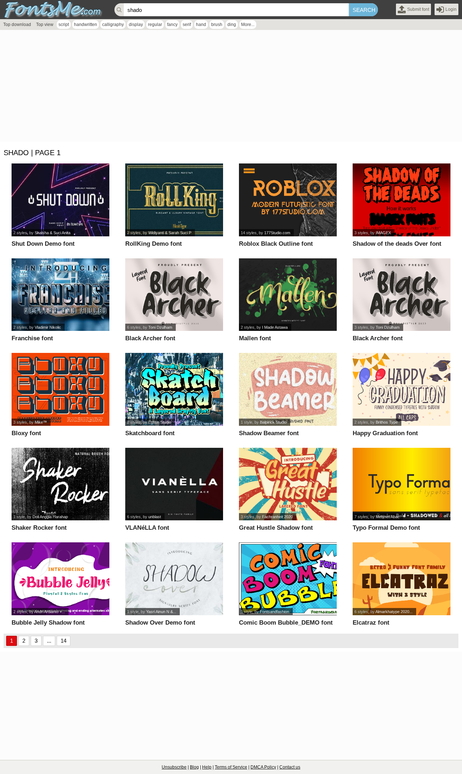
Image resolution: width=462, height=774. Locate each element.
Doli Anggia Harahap (50, 517)
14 (63, 641)
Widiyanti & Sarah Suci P (169, 233)
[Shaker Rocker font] (60, 484)
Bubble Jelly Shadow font (48, 622)
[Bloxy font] (60, 389)
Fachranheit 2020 (277, 517)
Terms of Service (231, 767)
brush (216, 24)
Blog (194, 767)
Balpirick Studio (273, 422)
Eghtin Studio (159, 422)
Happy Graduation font (385, 433)
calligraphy (113, 24)
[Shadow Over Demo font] (174, 578)
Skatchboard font (150, 433)
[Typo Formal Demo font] (401, 484)
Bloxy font (26, 433)
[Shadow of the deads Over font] (401, 199)
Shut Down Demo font (43, 243)
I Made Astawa (275, 327)
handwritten (85, 24)
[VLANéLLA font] (174, 484)
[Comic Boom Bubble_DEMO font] (288, 578)
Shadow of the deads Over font (397, 243)
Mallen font (255, 338)
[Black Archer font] (174, 294)
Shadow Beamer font (269, 433)
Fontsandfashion (274, 611)
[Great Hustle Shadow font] (288, 484)
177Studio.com (277, 233)
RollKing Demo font (153, 243)
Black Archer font (150, 338)
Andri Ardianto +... (49, 611)
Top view (44, 24)
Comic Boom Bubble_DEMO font (286, 622)
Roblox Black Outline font (276, 243)
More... (247, 24)
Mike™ (41, 422)
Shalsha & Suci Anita (52, 233)
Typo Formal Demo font (386, 527)
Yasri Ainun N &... (161, 611)
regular (155, 24)
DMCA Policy (263, 767)
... (49, 641)
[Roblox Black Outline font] (288, 199)
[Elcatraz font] (401, 578)
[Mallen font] (288, 294)
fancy (172, 24)
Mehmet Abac (388, 517)
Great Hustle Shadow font (276, 527)
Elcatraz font (371, 622)
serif (187, 24)
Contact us (289, 767)
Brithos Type (387, 422)
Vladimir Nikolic (48, 327)
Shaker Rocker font (39, 527)
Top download (17, 24)
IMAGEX (383, 233)
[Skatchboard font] (174, 389)
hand (201, 24)
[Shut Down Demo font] (60, 199)
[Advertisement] (216, 87)
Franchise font (32, 338)
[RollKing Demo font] (174, 199)
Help (207, 767)
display (136, 24)
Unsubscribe (174, 767)
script (63, 24)
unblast (154, 517)
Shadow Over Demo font (160, 622)
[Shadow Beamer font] (288, 389)
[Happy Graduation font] (401, 389)
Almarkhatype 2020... (394, 611)
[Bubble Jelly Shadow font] (60, 578)
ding (231, 24)
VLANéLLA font (147, 527)
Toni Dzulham (160, 327)
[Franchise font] (60, 294)
